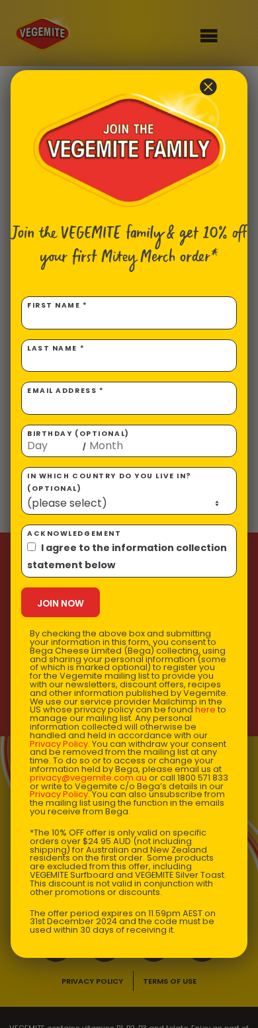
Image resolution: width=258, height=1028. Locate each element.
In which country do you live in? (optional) (109, 482)
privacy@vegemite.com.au (88, 777)
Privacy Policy (59, 744)
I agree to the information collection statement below (127, 556)
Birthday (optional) (78, 440)
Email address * (65, 391)
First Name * (57, 305)
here (205, 709)
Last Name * (56, 348)
